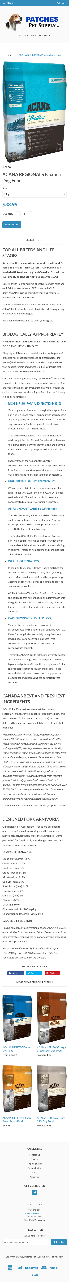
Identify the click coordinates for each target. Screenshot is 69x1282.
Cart (64, 2)
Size (4, 188)
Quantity (7, 213)
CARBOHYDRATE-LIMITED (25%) (30, 618)
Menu (9, 2)
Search (34, 1159)
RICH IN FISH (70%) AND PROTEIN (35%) (34, 403)
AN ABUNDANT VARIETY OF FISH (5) (32, 508)
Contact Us (34, 1154)
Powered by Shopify (53, 1256)
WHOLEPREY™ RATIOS (23, 561)
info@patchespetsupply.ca (35, 1213)
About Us (34, 1177)
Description (33, 239)
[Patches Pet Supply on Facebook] (34, 1193)
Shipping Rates (34, 1163)
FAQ (34, 1172)
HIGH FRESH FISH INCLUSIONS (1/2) (32, 481)
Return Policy (34, 1168)
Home (9, 54)
